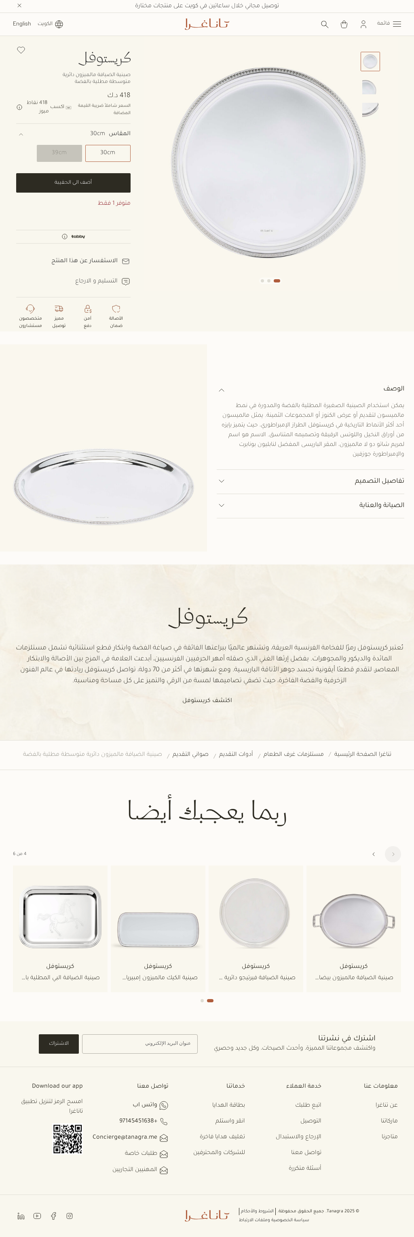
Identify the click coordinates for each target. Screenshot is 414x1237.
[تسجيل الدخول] (363, 24)
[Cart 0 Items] (344, 24)
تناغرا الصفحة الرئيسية (362, 755)
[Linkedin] (21, 1216)
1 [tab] (210, 1000)
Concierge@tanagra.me (125, 1138)
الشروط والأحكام (257, 1211)
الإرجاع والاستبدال (298, 1137)
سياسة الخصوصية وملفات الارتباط (274, 1220)
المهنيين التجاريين (134, 1170)
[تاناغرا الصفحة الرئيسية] (207, 24)
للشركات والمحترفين (219, 1153)
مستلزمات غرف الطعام (294, 755)
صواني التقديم (191, 755)
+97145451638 (138, 1121)
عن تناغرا (387, 1106)
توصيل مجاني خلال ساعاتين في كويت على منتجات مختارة (207, 6)
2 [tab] (202, 1000)
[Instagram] (69, 1216)
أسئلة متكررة (305, 1169)
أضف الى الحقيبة (73, 183)
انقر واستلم (230, 1121)
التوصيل (310, 1121)
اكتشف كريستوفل (207, 701)
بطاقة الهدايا (228, 1106)
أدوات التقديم (236, 755)
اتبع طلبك (308, 1106)
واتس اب (145, 1105)
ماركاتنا (389, 1121)
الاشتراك (59, 1044)
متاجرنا (390, 1137)
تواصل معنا (306, 1153)
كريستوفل (104, 57)
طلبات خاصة (141, 1154)
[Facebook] (53, 1216)
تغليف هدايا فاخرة (222, 1137)
